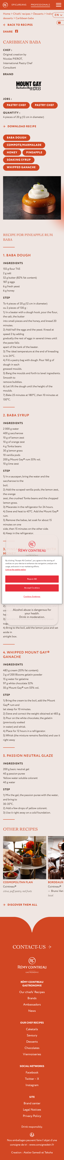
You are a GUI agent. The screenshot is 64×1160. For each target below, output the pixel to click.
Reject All (32, 579)
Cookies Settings (32, 596)
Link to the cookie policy (15, 569)
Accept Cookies (32, 587)
